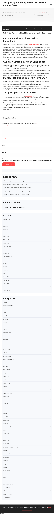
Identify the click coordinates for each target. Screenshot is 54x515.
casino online (6, 312)
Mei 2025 (5, 270)
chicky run (5, 319)
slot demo (5, 450)
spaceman (5, 480)
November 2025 (7, 250)
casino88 (5, 315)
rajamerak (5, 403)
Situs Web (4, 152)
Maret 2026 (6, 236)
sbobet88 (5, 416)
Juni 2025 (5, 266)
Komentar (5, 125)
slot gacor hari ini (7, 464)
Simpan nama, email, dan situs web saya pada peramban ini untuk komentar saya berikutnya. (27, 160)
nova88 (5, 400)
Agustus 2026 (6, 219)
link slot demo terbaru (8, 359)
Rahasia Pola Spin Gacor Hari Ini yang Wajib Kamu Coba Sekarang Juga (20, 181)
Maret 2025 (6, 276)
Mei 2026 (5, 229)
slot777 (5, 477)
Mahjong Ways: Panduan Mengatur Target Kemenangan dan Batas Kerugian (22, 191)
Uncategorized (41, 12)
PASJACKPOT (28, 96)
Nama (4, 138)
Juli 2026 (5, 223)
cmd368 (5, 329)
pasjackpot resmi (45, 28)
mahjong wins (6, 383)
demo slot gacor (7, 332)
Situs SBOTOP (6, 437)
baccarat (5, 302)
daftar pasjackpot (34, 44)
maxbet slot (6, 396)
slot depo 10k (6, 454)
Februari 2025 (6, 280)
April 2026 (5, 233)
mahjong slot (6, 376)
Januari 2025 (6, 283)
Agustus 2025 (6, 260)
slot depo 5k (6, 457)
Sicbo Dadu (6, 433)
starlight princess (7, 494)
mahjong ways (6, 379)
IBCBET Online (6, 336)
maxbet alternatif (7, 393)
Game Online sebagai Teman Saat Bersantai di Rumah (16, 194)
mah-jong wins (6, 369)
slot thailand (6, 474)
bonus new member (8, 305)
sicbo (4, 430)
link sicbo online (7, 356)
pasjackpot (22, 28)
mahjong (5, 373)
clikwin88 (5, 326)
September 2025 (7, 256)
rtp (4, 410)
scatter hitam (6, 420)
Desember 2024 (7, 287)
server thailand (7, 427)
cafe (4, 309)
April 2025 (5, 273)
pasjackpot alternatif (29, 28)
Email (3, 145)
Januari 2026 (6, 243)
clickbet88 (5, 322)
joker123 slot (6, 349)
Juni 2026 (5, 226)
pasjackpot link (37, 28)
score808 (5, 423)
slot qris (5, 467)
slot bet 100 (6, 440)
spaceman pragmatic (8, 484)
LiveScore (5, 363)
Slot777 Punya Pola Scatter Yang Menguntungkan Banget (17, 187)
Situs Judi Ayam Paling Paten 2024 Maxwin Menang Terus (25, 3)
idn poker (5, 339)
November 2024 (7, 290)
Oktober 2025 (6, 253)
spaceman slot (6, 487)
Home (34, 12)
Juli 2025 (5, 263)
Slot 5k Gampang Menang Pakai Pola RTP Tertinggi (15, 184)
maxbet (5, 390)
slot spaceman (6, 470)
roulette (5, 406)
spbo (4, 490)
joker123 (5, 346)
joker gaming (6, 342)
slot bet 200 (6, 443)
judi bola (5, 352)
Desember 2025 (7, 246)
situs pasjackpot (6, 29)
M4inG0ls (6, 28)
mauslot (5, 386)
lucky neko (5, 366)
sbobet (5, 413)
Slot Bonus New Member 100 (10, 447)
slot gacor (5, 460)
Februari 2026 (6, 239)
